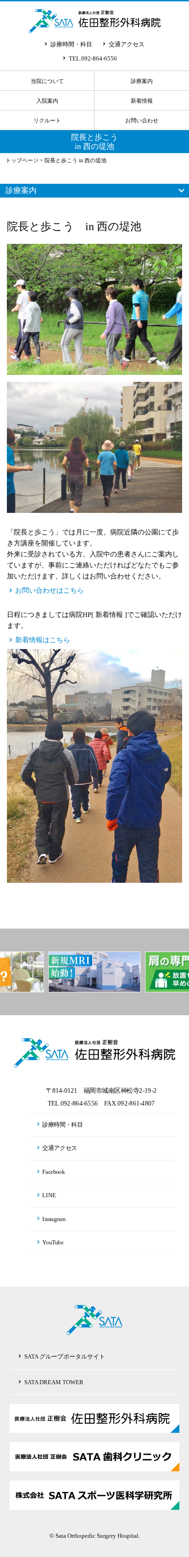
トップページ (22, 160)
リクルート (47, 120)
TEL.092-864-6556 (93, 58)
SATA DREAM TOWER (53, 1382)
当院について (47, 81)
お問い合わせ (141, 120)
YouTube (53, 1242)
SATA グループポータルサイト (64, 1356)
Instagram (54, 1219)
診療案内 (142, 81)
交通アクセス (127, 44)
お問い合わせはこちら (49, 590)
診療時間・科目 (71, 44)
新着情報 (142, 101)
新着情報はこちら (42, 640)
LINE (49, 1195)
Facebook (54, 1171)
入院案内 (47, 101)
